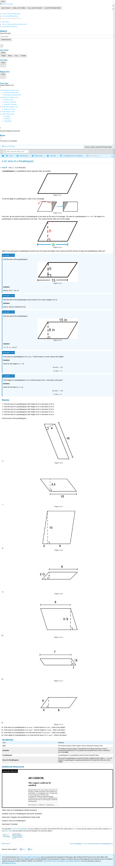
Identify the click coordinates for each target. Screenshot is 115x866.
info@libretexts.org (9, 863)
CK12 (110, 828)
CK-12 (75, 828)
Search (5, 151)
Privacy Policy (47, 861)
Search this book (5, 33)
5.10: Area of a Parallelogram (19, 828)
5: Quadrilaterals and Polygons (73, 156)
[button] (7, 118)
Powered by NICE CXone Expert (30, 857)
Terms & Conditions (58, 861)
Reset (3, 52)
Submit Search (6, 39)
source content (8, 831)
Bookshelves (23, 156)
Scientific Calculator (10, 104)
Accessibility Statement (72, 861)
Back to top (5, 843)
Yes (24, 849)
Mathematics (38, 156)
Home (11, 156)
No (31, 849)
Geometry (53, 156)
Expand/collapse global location (112, 155)
